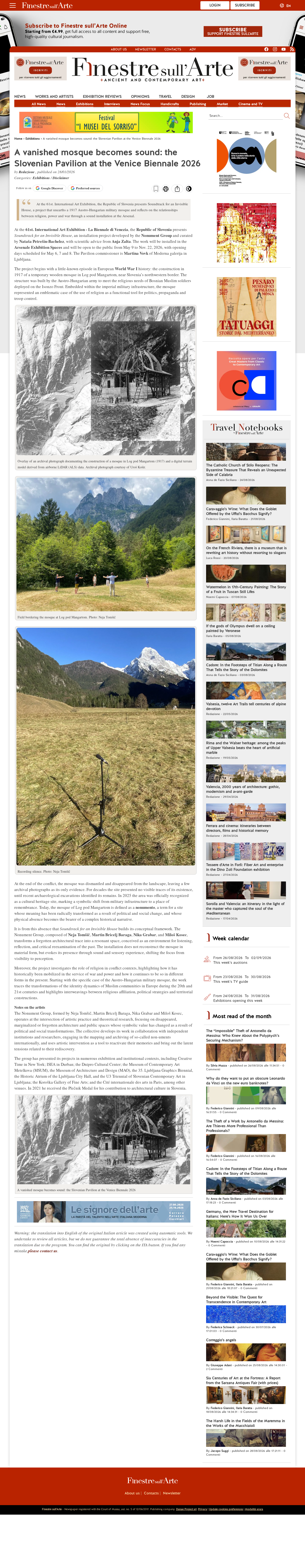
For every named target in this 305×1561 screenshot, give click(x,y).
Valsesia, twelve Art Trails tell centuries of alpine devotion (246, 706)
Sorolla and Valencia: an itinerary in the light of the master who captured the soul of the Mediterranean (245, 908)
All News (39, 104)
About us (119, 49)
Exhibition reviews (102, 96)
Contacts (172, 49)
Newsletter (145, 49)
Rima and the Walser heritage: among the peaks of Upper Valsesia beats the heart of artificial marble (246, 748)
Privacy (202, 1509)
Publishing (198, 104)
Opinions (140, 96)
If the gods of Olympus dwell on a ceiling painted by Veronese (240, 628)
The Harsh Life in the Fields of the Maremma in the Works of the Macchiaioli (245, 1423)
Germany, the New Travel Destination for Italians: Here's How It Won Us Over (239, 1214)
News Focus (140, 104)
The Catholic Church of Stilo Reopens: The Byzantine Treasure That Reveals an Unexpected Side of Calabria (246, 470)
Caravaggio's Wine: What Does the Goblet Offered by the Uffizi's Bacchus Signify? (241, 511)
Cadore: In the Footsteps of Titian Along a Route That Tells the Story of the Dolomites (246, 667)
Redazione (27, 171)
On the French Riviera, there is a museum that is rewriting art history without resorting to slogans (246, 550)
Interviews (112, 104)
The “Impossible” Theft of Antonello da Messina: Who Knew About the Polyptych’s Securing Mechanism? (242, 1035)
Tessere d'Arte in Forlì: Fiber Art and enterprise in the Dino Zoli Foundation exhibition (244, 867)
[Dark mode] (189, 190)
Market (222, 104)
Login (215, 5)
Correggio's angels (221, 1340)
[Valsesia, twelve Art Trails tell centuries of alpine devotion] (246, 691)
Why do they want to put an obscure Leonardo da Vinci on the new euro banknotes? (245, 1081)
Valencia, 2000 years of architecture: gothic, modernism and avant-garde (243, 789)
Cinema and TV (251, 104)
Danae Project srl (186, 1509)
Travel (165, 96)
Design (188, 96)
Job (210, 96)
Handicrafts (170, 104)
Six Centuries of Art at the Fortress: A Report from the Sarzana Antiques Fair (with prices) (243, 1380)
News (19, 96)
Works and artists (54, 96)
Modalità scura (254, 1509)
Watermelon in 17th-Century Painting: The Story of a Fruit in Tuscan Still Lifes (246, 589)
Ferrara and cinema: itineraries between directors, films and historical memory (238, 828)
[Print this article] (166, 189)
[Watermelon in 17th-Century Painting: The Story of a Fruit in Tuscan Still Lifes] (246, 574)
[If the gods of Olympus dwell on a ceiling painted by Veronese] (246, 613)
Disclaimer (61, 177)
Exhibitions (84, 104)
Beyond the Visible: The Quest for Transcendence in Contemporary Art (236, 1299)
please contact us (42, 1251)
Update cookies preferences (226, 1509)
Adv (192, 49)
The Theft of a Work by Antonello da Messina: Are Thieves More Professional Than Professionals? (245, 1126)
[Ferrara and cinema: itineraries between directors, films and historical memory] (246, 812)
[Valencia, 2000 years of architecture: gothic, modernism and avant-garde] (246, 773)
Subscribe (245, 5)
